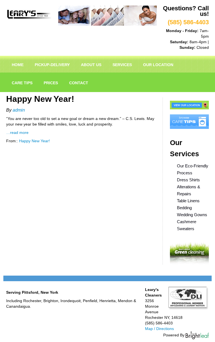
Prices (51, 83)
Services (122, 64)
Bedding (184, 207)
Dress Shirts (188, 179)
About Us (91, 64)
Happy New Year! (34, 141)
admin (19, 110)
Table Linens (188, 200)
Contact (78, 83)
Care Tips (22, 83)
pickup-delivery (52, 64)
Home (18, 64)
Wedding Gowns (192, 214)
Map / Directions (159, 328)
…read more (17, 132)
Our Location (158, 64)
